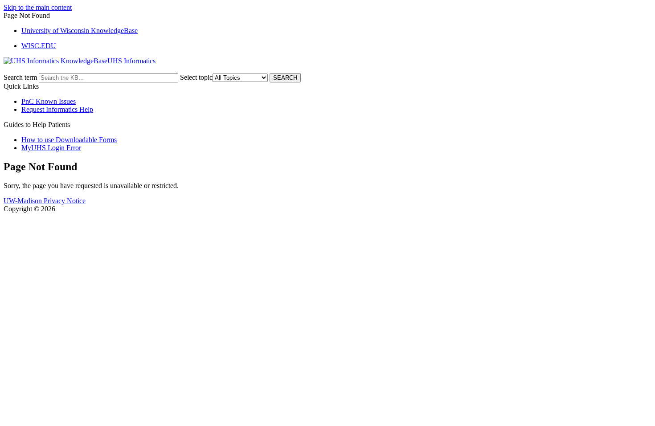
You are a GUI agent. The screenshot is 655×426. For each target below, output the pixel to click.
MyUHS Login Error (51, 148)
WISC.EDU (38, 45)
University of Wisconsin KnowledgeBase (79, 30)
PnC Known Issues (48, 101)
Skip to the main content (38, 7)
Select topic (196, 77)
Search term (20, 77)
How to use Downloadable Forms (69, 139)
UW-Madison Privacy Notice (45, 201)
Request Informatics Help (57, 109)
